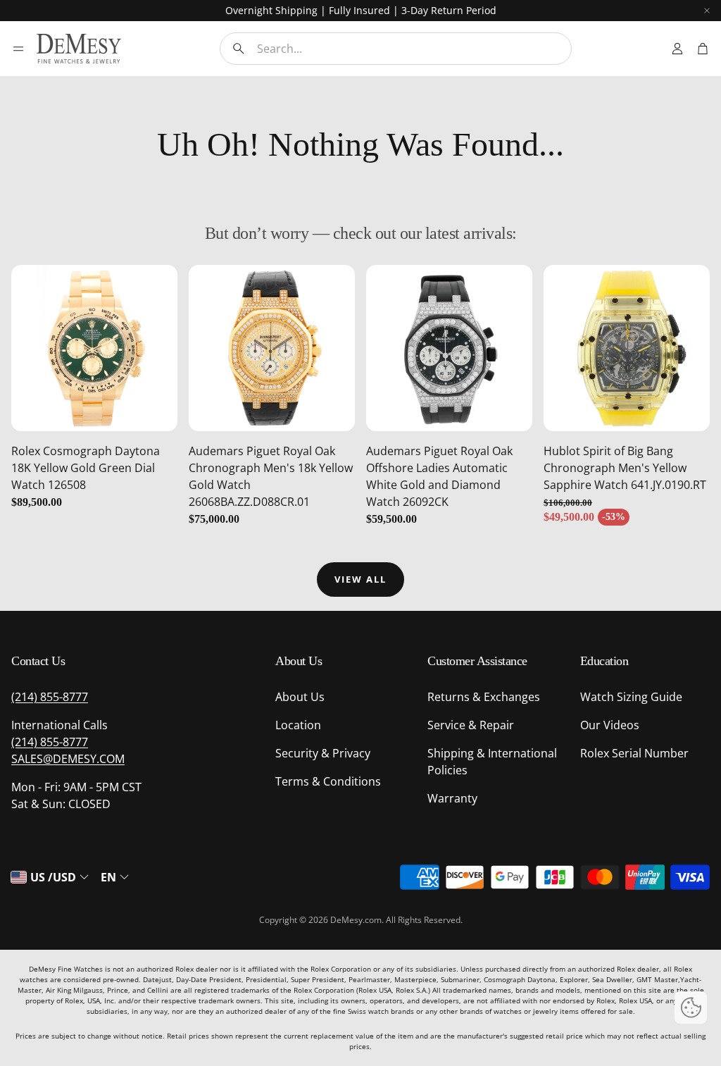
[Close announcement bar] (706, 10)
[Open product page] (94, 348)
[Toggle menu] (18, 49)
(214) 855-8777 (49, 697)
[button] (395, 48)
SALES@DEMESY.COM (68, 759)
